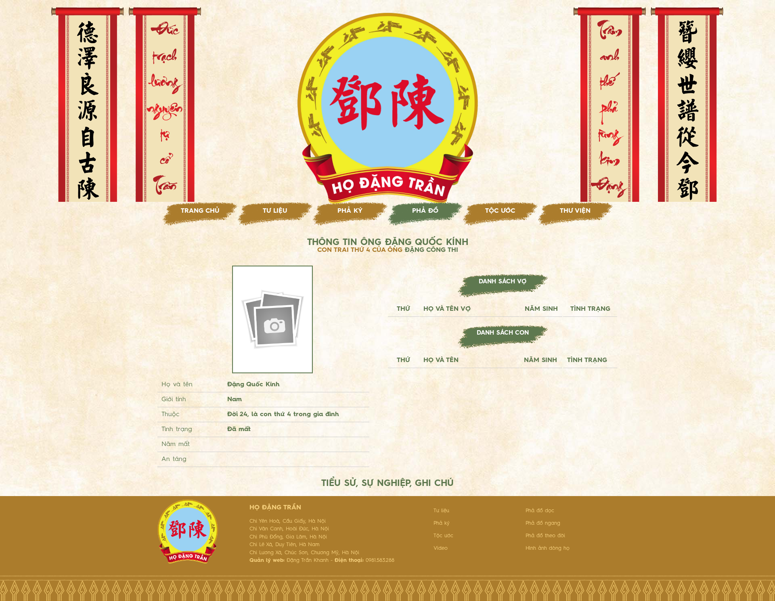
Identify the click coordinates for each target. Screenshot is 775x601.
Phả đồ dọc (540, 510)
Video (441, 548)
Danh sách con (503, 333)
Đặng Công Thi (431, 250)
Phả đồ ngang (543, 523)
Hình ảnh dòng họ (548, 548)
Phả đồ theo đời (545, 535)
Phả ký (349, 211)
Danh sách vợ (502, 282)
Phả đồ (425, 211)
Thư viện (575, 211)
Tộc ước (500, 211)
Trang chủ (200, 211)
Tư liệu (275, 211)
